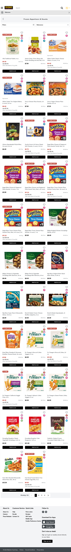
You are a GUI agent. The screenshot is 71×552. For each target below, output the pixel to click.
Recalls (14, 514)
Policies (21, 550)
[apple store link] (48, 523)
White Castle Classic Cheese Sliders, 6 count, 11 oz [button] (55, 59)
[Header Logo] (8, 8)
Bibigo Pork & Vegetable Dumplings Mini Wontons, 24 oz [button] (34, 274)
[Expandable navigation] (2, 7)
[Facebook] (43, 512)
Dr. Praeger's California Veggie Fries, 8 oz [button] (11, 396)
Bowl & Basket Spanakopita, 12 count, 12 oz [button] (56, 314)
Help (13, 512)
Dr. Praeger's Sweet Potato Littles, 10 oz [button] (57, 396)
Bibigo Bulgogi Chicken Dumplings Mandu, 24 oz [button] (57, 231)
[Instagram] (46, 512)
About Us (5, 512)
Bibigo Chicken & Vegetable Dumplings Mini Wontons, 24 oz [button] (11, 274)
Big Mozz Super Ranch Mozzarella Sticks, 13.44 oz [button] (12, 314)
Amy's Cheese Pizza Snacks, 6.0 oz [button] (34, 102)
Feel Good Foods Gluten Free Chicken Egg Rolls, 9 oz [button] (33, 479)
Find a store (29, 512)
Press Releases (7, 516)
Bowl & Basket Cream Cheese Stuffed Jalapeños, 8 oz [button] (33, 314)
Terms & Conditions (30, 550)
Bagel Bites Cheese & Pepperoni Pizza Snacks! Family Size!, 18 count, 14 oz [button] (56, 145)
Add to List (12, 71)
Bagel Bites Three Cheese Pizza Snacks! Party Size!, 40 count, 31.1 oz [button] (12, 231)
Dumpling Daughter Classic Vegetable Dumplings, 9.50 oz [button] (11, 439)
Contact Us (15, 516)
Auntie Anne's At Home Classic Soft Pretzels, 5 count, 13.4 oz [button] (34, 145)
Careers (5, 514)
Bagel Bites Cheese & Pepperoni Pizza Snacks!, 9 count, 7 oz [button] (11, 188)
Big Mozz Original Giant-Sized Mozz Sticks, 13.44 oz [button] (56, 274)
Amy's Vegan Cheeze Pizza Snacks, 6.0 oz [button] (55, 102)
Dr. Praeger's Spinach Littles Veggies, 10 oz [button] (33, 396)
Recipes (28, 514)
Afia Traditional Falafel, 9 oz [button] (10, 59)
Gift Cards (29, 516)
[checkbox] (22, 33)
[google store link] (48, 528)
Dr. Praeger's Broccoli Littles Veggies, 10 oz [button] (33, 353)
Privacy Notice (40, 550)
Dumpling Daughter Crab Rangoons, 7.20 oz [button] (32, 439)
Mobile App (29, 519)
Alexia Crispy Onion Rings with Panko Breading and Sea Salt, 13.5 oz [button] (35, 60)
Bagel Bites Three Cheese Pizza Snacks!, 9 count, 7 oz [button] (34, 231)
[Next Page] (48, 495)
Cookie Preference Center (33, 521)
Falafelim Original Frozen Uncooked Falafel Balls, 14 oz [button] (55, 439)
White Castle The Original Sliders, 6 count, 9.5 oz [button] (12, 102)
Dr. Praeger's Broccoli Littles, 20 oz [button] (56, 353)
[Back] (3, 19)
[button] (62, 8)
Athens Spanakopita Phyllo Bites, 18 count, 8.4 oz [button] (12, 145)
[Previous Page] (32, 495)
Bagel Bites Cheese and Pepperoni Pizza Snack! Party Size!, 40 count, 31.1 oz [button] (35, 188)
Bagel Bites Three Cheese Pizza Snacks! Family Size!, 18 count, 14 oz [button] (57, 188)
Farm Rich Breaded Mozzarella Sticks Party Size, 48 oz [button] (11, 479)
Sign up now (47, 541)
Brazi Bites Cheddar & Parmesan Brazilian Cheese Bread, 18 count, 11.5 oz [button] (12, 353)
